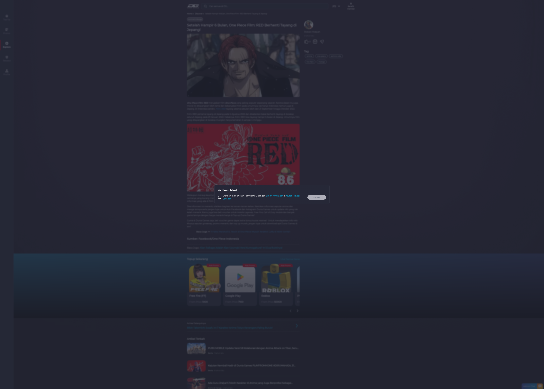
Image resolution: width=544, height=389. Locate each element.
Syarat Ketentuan (274, 195)
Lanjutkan (317, 197)
